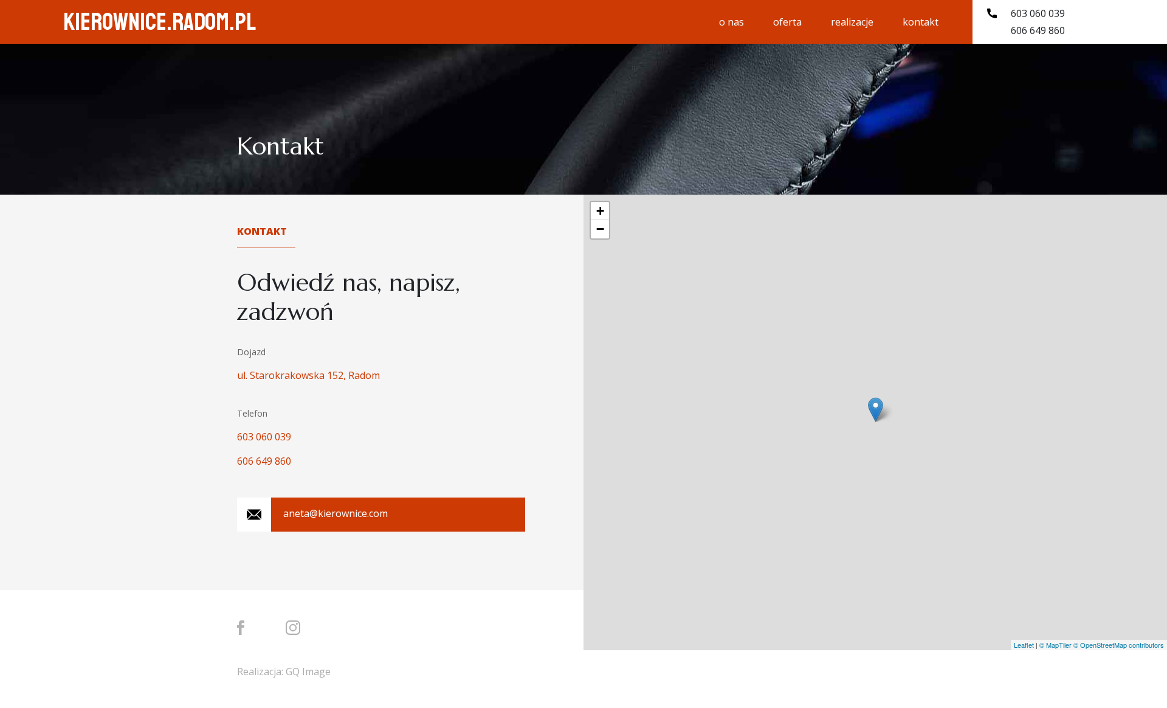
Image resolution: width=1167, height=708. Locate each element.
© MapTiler (1055, 645)
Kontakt (920, 22)
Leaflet (1024, 645)
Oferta (787, 22)
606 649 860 (1038, 30)
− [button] (600, 229)
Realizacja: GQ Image (284, 671)
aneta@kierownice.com (335, 513)
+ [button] (600, 210)
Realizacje (852, 22)
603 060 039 (1038, 13)
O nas (731, 22)
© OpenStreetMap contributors (1118, 645)
